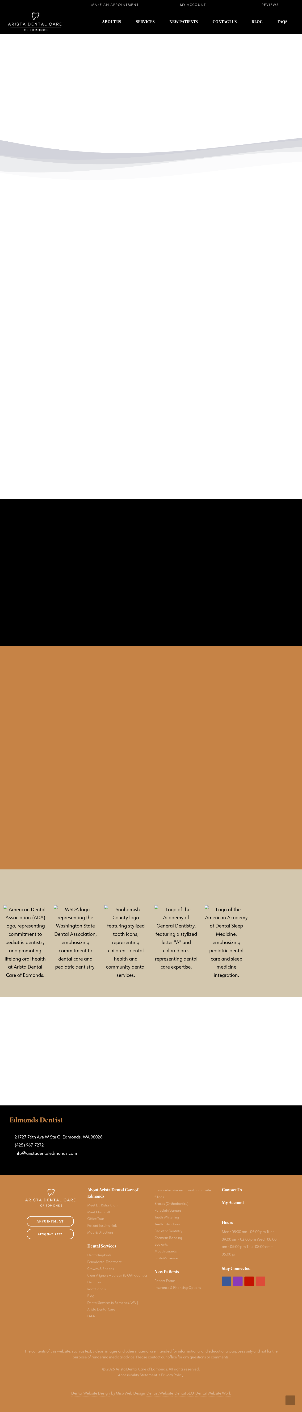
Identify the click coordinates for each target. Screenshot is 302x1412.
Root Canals (96, 1289)
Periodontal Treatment (104, 1262)
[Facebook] (13, 5)
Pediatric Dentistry (168, 1231)
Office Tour (95, 1218)
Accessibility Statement (137, 1375)
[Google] (57, 5)
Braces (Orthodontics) (171, 1203)
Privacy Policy (172, 1375)
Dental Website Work (213, 1393)
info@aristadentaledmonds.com (46, 1153)
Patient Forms (165, 1280)
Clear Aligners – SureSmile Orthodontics (117, 1275)
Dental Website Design (90, 1393)
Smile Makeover (167, 1258)
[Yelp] (43, 5)
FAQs (91, 1316)
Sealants (161, 1244)
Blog (90, 1296)
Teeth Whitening (167, 1217)
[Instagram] (28, 5)
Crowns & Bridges (100, 1268)
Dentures (94, 1282)
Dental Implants (99, 1255)
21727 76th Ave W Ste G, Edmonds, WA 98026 (57, 1137)
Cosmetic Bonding (168, 1237)
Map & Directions (100, 1232)
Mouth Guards (166, 1251)
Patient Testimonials (102, 1225)
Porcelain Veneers (168, 1210)
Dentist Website (160, 1393)
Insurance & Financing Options (178, 1287)
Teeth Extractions (167, 1224)
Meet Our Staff (98, 1212)
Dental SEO (184, 1393)
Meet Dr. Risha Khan (102, 1205)
